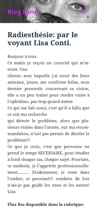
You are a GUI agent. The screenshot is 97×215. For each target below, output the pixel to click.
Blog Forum (25, 12)
